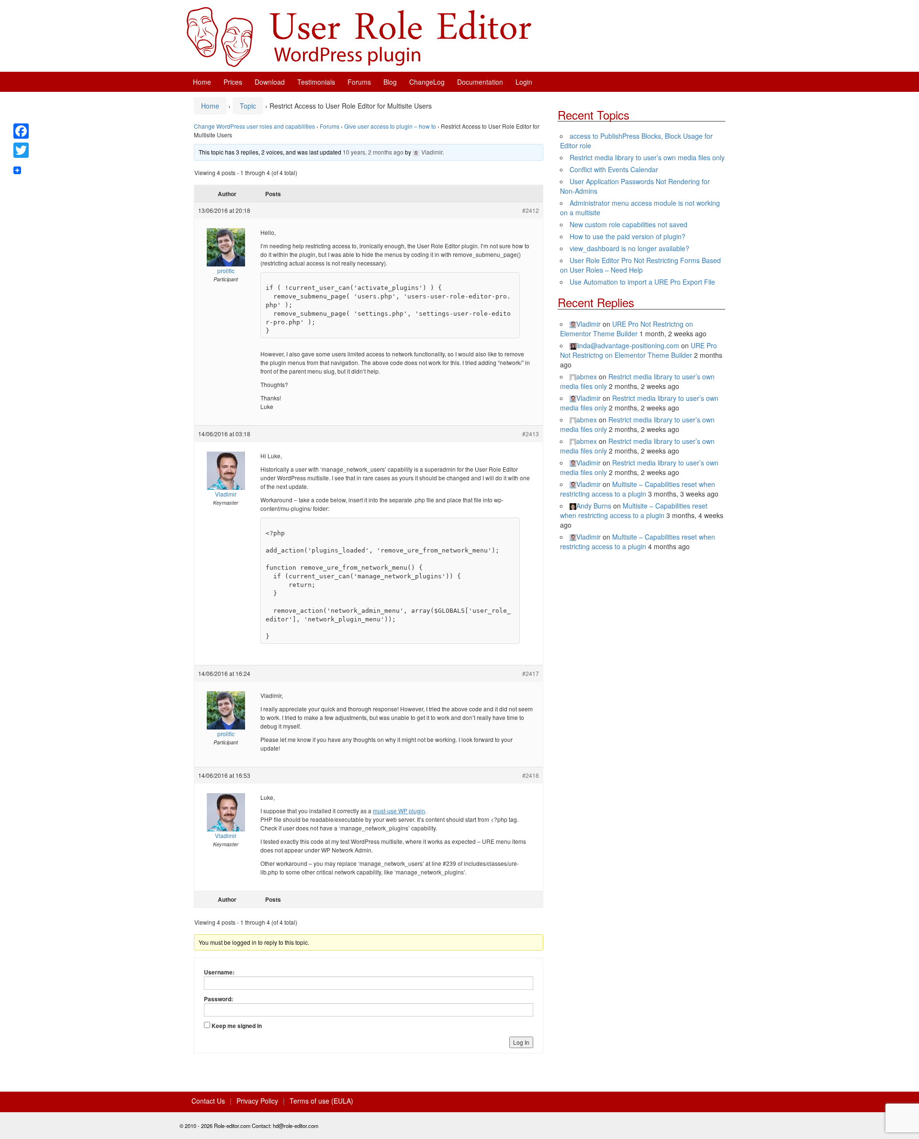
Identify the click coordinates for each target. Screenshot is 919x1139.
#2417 (530, 673)
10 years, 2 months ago (373, 152)
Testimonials (316, 82)
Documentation (480, 82)
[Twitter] (21, 150)
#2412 (530, 210)
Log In (521, 1042)
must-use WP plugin (399, 811)
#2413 (530, 434)
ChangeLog (427, 82)
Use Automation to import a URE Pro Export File (642, 282)
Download (270, 82)
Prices (233, 82)
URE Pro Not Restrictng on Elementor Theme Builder (626, 328)
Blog (390, 82)
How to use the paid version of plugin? (627, 236)
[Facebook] (21, 131)
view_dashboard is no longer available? (629, 248)
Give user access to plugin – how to (390, 126)
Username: (219, 972)
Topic (248, 106)
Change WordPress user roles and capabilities (254, 126)
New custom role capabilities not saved (628, 224)
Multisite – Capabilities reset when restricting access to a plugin (637, 488)
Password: (218, 999)
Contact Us (208, 1101)
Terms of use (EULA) (321, 1101)
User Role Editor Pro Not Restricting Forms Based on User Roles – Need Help (640, 265)
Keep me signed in (237, 1025)
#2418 (530, 775)
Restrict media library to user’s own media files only (647, 157)
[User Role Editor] (359, 36)
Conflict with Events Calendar (614, 169)
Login (524, 82)
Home (202, 82)
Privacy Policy (257, 1101)
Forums (359, 82)
